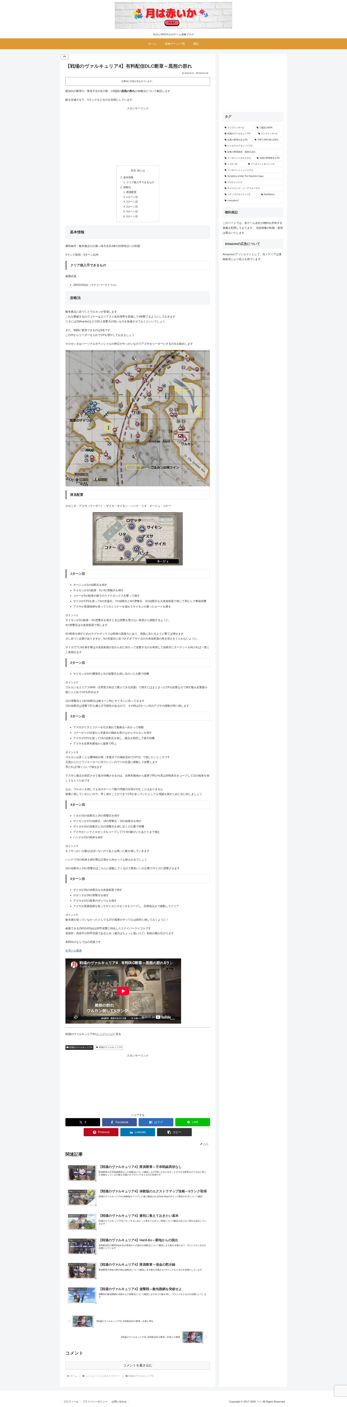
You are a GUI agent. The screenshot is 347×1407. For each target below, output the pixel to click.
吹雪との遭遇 (73, 950)
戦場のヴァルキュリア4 (80, 1047)
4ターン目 (132, 211)
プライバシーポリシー (95, 1401)
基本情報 (128, 177)
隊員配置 (131, 192)
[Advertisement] (137, 136)
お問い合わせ (119, 1401)
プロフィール (71, 1401)
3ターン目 (132, 206)
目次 (133, 170)
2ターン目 (132, 201)
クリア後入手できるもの (140, 182)
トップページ (105, 1034)
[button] (174, 1132)
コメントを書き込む (137, 1365)
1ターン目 (132, 197)
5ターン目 (132, 216)
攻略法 (127, 187)
